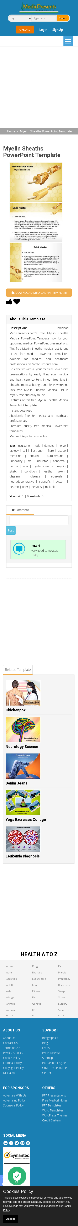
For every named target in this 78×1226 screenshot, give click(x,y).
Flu (34, 997)
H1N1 (35, 1010)
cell (24, 451)
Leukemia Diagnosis (23, 856)
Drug (35, 966)
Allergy (10, 997)
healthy (47, 471)
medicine (15, 456)
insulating (23, 446)
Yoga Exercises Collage (26, 819)
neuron (14, 487)
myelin (61, 466)
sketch (14, 471)
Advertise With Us (14, 1095)
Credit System (51, 1120)
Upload (25, 29)
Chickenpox (16, 710)
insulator (42, 461)
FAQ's (46, 1048)
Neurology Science (22, 746)
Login (43, 29)
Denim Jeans (16, 783)
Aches (9, 966)
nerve (62, 446)
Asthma (10, 1010)
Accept (10, 1218)
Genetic (36, 1003)
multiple (50, 487)
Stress (62, 997)
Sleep (61, 991)
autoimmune (55, 456)
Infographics (50, 1038)
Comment (22, 510)
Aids (8, 991)
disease (35, 476)
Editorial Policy (12, 1063)
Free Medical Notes (55, 1100)
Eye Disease (39, 979)
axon (61, 471)
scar (25, 466)
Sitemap (47, 1058)
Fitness (36, 991)
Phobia (62, 972)
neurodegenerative (22, 481)
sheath (34, 456)
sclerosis (56, 476)
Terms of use (11, 1048)
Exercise (37, 972)
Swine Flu (63, 1010)
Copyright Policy (13, 1068)
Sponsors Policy (13, 1105)
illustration (37, 451)
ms (29, 461)
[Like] (9, 302)
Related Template (18, 669)
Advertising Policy (14, 1100)
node (37, 446)
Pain (60, 966)
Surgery (62, 1003)
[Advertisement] (39, 88)
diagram (15, 476)
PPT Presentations (54, 1095)
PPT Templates (51, 1105)
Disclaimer (10, 1073)
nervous (36, 487)
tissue (62, 451)
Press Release (51, 1053)
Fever (35, 985)
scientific (45, 481)
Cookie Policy (11, 1058)
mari (35, 545)
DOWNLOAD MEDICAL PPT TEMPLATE (41, 293)
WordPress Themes (55, 1115)
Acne (9, 972)
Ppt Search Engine (54, 1063)
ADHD (9, 985)
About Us (9, 1038)
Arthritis (10, 1003)
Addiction (11, 979)
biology (14, 451)
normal (14, 466)
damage (49, 446)
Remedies (64, 985)
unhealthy (16, 461)
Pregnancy (64, 979)
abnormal (59, 461)
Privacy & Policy (13, 1053)
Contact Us (10, 1043)
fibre (51, 451)
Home (11, 131)
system (60, 481)
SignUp (57, 29)
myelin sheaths (43, 466)
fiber (25, 487)
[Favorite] (16, 302)
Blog (45, 1043)
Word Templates (52, 1110)
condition (31, 471)
